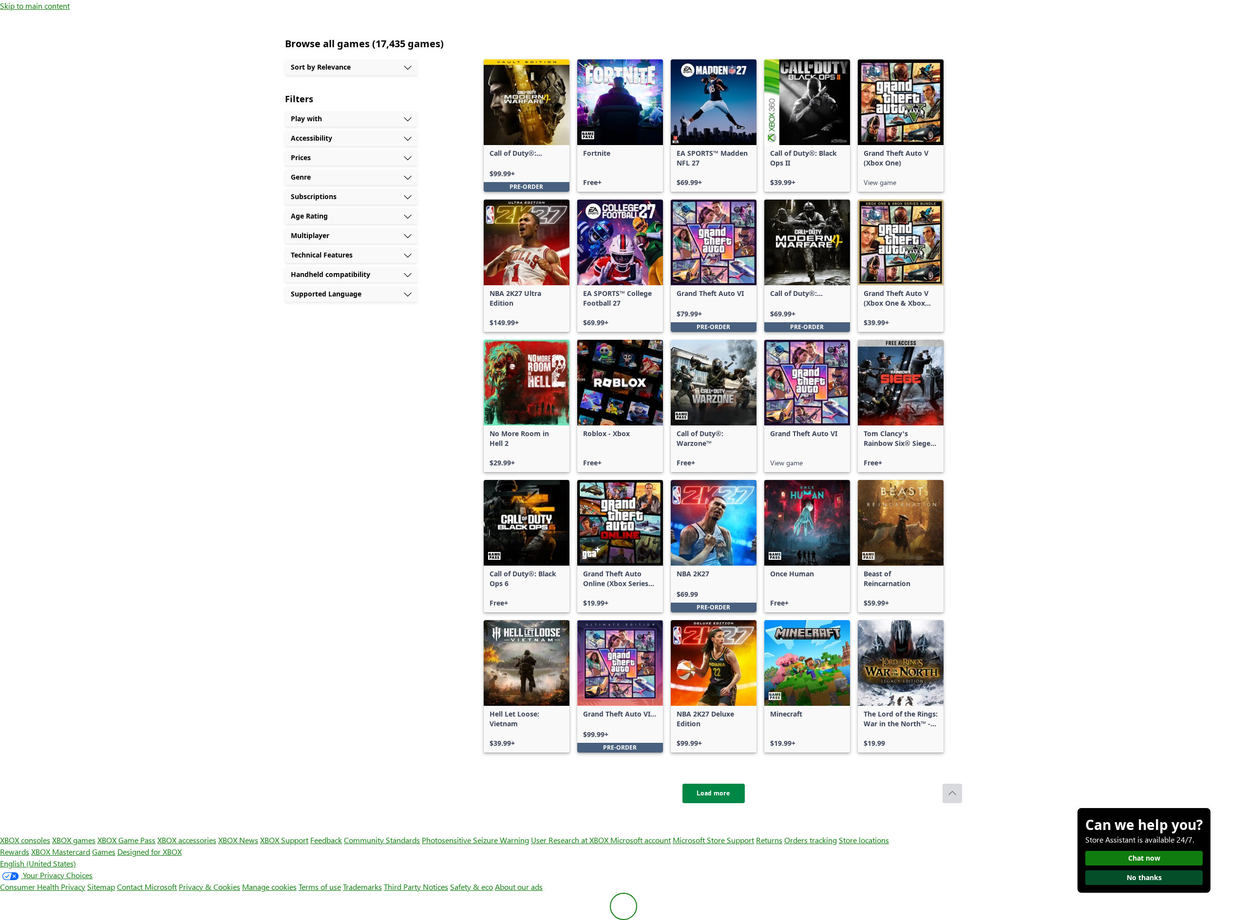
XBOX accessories (186, 840)
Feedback (326, 840)
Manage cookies (269, 887)
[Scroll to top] (952, 793)
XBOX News (238, 840)
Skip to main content (35, 5)
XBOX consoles (25, 840)
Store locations (864, 840)
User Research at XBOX (570, 840)
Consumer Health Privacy (42, 887)
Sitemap (101, 887)
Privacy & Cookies (209, 887)
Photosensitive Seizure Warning (475, 840)
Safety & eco (471, 887)
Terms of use (320, 887)
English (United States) (38, 863)
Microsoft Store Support (713, 840)
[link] (526, 125)
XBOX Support (284, 840)
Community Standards (382, 840)
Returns (769, 840)
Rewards (14, 851)
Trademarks (362, 887)
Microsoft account (640, 840)
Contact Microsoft (147, 887)
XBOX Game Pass (126, 840)
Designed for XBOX (149, 851)
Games (103, 851)
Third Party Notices (416, 887)
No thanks (1144, 877)
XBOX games (73, 840)
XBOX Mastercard (60, 851)
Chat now (1144, 858)
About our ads (519, 887)
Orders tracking (810, 840)
